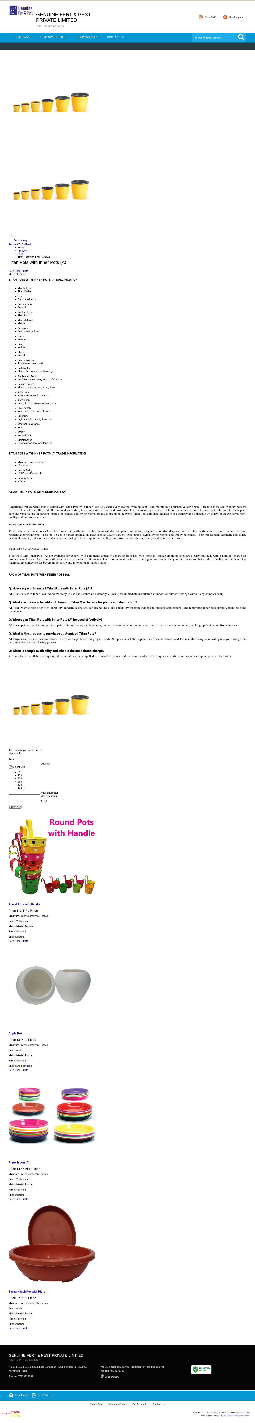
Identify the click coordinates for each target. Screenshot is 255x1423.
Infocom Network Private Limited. (236, 1416)
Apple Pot (15, 1033)
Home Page (22, 37)
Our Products (86, 37)
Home (21, 247)
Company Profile (52, 37)
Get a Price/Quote (18, 271)
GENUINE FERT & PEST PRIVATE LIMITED (63, 20)
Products (23, 250)
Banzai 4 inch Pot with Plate (27, 1291)
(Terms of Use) (244, 1412)
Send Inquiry (20, 240)
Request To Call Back (20, 244)
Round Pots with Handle (24, 904)
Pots (20, 253)
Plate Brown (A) (19, 1162)
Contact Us (116, 37)
